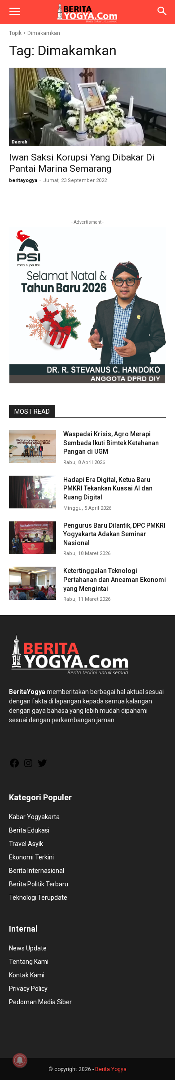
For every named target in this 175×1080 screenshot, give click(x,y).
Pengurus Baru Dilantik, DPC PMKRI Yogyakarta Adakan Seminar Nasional (114, 534)
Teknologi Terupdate (38, 897)
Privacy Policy (28, 988)
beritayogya (23, 180)
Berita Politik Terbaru (38, 884)
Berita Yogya (111, 1069)
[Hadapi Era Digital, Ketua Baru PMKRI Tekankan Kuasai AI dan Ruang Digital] (32, 492)
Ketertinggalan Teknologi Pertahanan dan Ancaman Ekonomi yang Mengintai (114, 579)
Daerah (19, 141)
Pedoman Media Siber (40, 1002)
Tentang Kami (28, 961)
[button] (14, 12)
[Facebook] (14, 766)
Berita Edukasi (29, 830)
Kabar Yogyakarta (34, 816)
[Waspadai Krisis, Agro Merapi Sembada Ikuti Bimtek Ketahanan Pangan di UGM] (32, 446)
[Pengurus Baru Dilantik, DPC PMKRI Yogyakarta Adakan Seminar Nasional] (32, 538)
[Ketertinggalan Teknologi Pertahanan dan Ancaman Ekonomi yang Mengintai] (32, 583)
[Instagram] (28, 766)
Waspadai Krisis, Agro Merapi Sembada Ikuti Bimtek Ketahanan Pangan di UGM (111, 442)
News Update (28, 948)
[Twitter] (42, 766)
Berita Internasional (36, 870)
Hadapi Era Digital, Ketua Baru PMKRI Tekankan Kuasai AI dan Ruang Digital (108, 488)
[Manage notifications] (20, 1060)
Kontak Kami (26, 975)
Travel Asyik (26, 843)
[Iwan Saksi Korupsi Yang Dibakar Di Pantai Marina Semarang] (87, 107)
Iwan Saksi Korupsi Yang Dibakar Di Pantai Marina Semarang (82, 163)
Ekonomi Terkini (31, 857)
